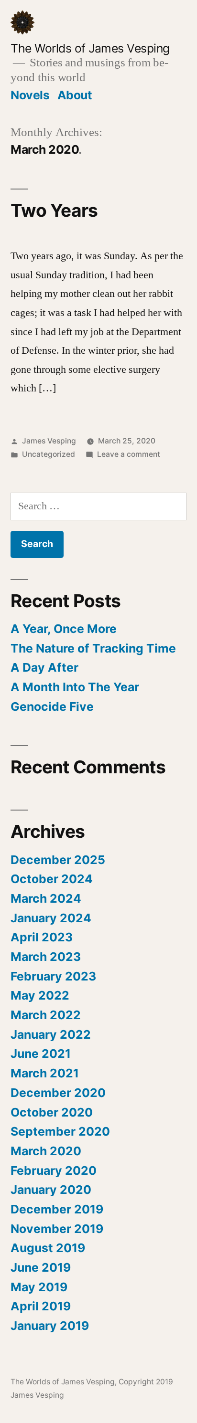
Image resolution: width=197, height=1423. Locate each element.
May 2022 (40, 995)
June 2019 (41, 1267)
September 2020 (60, 1131)
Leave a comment (128, 454)
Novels (30, 95)
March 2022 (46, 1015)
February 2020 (54, 1170)
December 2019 (57, 1209)
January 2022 (51, 1034)
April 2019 (41, 1306)
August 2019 (48, 1248)
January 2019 (50, 1325)
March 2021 (45, 1073)
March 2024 (46, 898)
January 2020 (51, 1189)
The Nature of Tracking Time (93, 648)
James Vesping (49, 440)
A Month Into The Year (75, 687)
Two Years (54, 210)
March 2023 (46, 956)
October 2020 (52, 1112)
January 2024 (51, 918)
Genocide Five (52, 706)
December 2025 (58, 860)
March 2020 (46, 1151)
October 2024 (52, 879)
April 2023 (42, 937)
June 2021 (41, 1053)
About (74, 95)
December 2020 (58, 1093)
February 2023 (53, 976)
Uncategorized (48, 454)
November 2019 (57, 1229)
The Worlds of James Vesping (90, 48)
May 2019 (39, 1287)
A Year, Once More (64, 629)
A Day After (44, 667)
